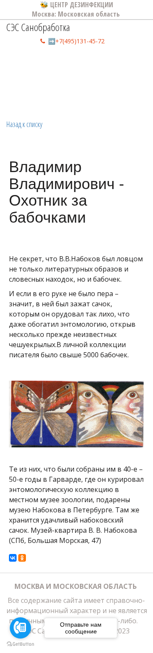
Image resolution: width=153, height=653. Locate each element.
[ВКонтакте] (13, 558)
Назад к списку (24, 124)
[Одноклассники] (22, 558)
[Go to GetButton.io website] (20, 644)
